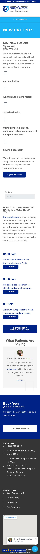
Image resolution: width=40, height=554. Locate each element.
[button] (39, 9)
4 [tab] (24, 391)
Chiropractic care (11, 217)
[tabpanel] (20, 366)
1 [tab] (18, 391)
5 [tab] (26, 391)
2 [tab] (20, 391)
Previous (5, 367)
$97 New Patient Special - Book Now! (21, 1)
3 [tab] (22, 391)
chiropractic (25, 207)
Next (35, 367)
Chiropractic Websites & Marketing (20, 552)
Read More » (20, 380)
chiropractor (12, 369)
